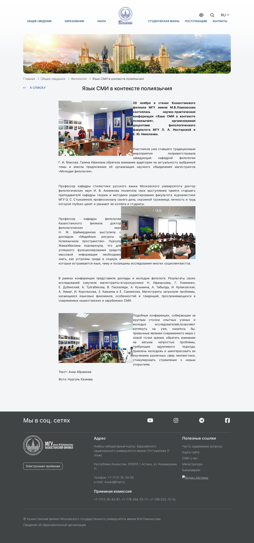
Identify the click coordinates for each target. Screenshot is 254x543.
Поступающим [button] (196, 21)
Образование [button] (74, 21)
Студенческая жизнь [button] (163, 21)
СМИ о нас (190, 458)
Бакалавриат (191, 470)
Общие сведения (53, 79)
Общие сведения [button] (39, 21)
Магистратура (192, 464)
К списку (38, 88)
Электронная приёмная (43, 466)
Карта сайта (190, 452)
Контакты (220, 21)
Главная (29, 79)
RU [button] (223, 15)
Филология (79, 79)
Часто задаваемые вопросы (202, 446)
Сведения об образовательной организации (54, 525)
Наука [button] (101, 21)
